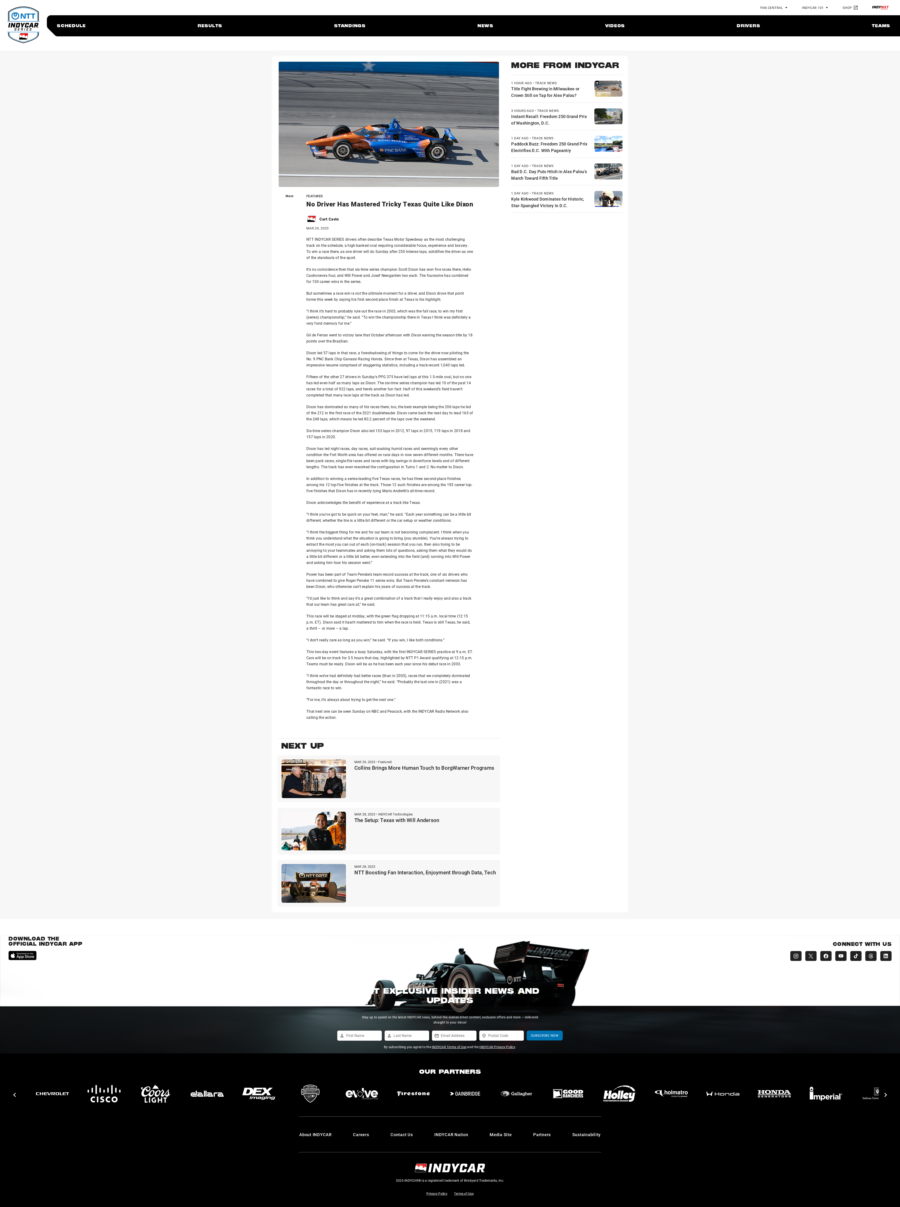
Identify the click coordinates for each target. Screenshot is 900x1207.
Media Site (501, 1134)
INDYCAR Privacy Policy (497, 1047)
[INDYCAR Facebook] (826, 956)
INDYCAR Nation (451, 1134)
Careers (361, 1134)
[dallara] (52, 1094)
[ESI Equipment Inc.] (156, 1094)
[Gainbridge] (310, 1094)
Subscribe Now (545, 1035)
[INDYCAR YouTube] (841, 956)
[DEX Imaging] (104, 1094)
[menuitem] (71, 25)
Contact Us (401, 1134)
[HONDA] (568, 1094)
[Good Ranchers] (413, 1094)
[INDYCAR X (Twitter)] (811, 956)
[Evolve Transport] (207, 1094)
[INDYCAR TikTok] (856, 956)
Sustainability (586, 1134)
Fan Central (771, 7)
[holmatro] (517, 1094)
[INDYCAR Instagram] (796, 956)
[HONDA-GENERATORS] (620, 1094)
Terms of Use (464, 1193)
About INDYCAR (315, 1134)
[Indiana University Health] (723, 1094)
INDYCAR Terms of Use (449, 1047)
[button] (14, 1095)
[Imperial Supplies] (671, 1094)
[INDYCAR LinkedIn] (886, 956)
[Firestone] (259, 1094)
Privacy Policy (436, 1193)
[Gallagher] (362, 1094)
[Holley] (465, 1094)
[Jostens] (774, 1094)
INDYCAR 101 (813, 7)
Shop (847, 7)
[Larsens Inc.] (826, 1094)
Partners (542, 1134)
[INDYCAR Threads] (871, 956)
